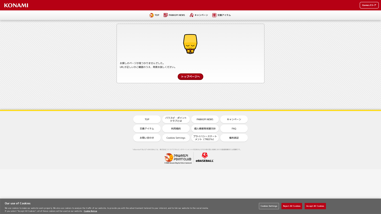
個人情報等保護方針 (205, 128)
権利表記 (234, 137)
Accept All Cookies (315, 206)
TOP (157, 15)
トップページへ (190, 76)
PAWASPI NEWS (177, 15)
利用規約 (176, 128)
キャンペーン (201, 15)
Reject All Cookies (291, 206)
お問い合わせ (147, 137)
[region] (190, 206)
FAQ (234, 128)
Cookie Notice (90, 211)
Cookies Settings (269, 206)
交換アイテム (224, 15)
